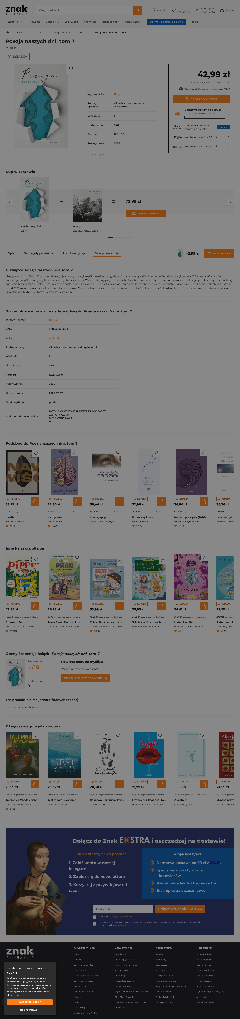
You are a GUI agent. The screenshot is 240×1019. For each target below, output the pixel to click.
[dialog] (30, 988)
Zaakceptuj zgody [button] (30, 1002)
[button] (30, 1010)
